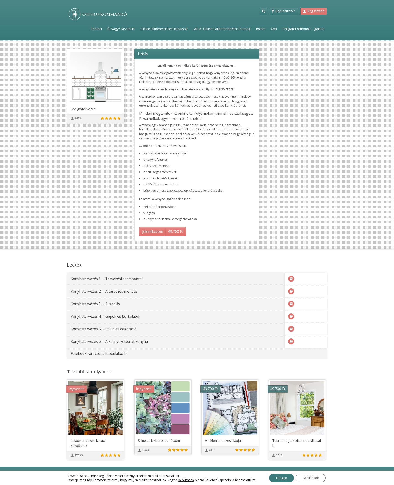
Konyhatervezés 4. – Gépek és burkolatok (105, 316)
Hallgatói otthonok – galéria (303, 29)
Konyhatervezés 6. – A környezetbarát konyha (109, 341)
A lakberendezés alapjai (223, 440)
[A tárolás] (291, 304)
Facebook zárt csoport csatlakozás (99, 353)
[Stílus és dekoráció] (291, 329)
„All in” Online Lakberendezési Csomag (221, 29)
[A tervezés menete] (291, 291)
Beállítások (311, 478)
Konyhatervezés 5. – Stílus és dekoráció (103, 328)
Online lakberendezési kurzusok (164, 29)
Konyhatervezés (83, 109)
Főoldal (96, 29)
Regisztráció (316, 11)
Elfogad (281, 478)
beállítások (186, 480)
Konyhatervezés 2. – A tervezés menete (104, 291)
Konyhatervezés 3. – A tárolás (95, 303)
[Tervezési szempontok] (291, 279)
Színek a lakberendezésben (159, 440)
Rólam (260, 29)
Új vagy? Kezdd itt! (121, 29)
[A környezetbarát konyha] (291, 341)
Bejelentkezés (286, 11)
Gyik (274, 29)
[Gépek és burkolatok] (291, 316)
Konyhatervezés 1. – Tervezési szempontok (107, 278)
